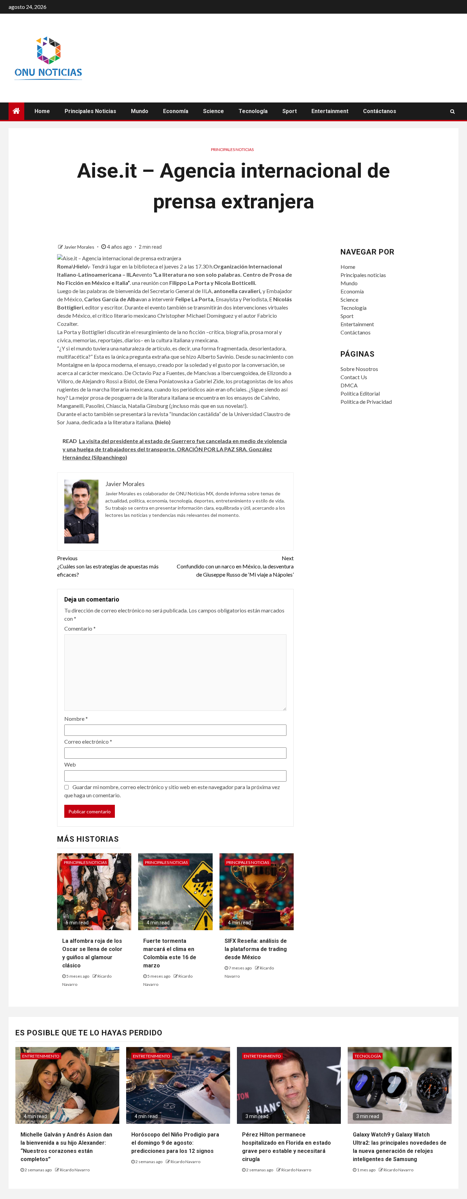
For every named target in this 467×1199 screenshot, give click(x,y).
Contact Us (354, 377)
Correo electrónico (88, 741)
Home (42, 111)
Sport (289, 111)
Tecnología (253, 111)
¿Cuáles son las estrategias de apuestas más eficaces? (108, 566)
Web (70, 764)
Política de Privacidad (366, 401)
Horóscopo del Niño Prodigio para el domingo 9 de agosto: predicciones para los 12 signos (175, 1142)
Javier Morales (79, 247)
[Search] (452, 111)
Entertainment (329, 111)
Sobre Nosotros (359, 369)
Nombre (76, 718)
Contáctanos (379, 111)
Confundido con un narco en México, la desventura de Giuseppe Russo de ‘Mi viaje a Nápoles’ (235, 566)
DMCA (349, 385)
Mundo (139, 111)
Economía (175, 111)
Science (213, 111)
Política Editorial (360, 393)
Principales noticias (90, 111)
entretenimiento (40, 1056)
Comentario (80, 628)
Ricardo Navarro (75, 1169)
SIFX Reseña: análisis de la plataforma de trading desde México (256, 949)
